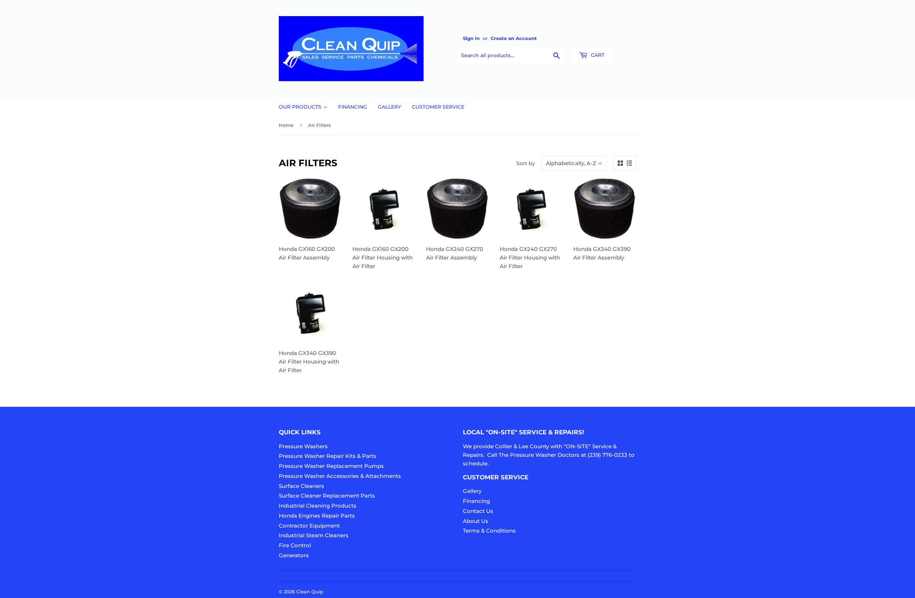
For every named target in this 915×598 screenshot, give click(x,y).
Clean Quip (309, 591)
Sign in (471, 38)
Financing (476, 501)
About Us (475, 521)
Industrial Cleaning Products (317, 505)
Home (286, 125)
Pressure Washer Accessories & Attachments (340, 476)
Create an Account (514, 38)
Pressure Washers (303, 446)
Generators (294, 555)
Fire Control (295, 545)
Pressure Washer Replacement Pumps (331, 466)
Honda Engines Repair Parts (317, 515)
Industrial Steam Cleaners (313, 535)
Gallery (472, 491)
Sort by (525, 163)
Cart (596, 55)
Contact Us (478, 511)
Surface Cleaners (301, 486)
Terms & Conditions (489, 530)
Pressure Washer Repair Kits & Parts (327, 456)
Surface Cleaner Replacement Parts (327, 495)
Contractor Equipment (309, 525)
